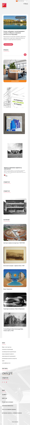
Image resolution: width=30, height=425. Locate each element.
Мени (26, 3)
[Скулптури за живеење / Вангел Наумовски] (15, 300)
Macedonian (21, 1)
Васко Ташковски (7, 289)
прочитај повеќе (8, 44)
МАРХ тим (4, 398)
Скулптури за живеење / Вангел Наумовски (13, 308)
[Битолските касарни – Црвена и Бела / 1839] (15, 255)
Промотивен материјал (7, 402)
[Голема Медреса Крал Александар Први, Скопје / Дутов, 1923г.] (15, 320)
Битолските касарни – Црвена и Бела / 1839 (13, 265)
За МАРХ (4, 394)
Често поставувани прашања (9, 409)
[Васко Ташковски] (15, 278)
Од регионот (23, 17)
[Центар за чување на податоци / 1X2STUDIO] (15, 232)
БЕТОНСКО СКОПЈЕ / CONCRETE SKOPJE (12, 413)
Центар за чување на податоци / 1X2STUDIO (14, 242)
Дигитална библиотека (7, 405)
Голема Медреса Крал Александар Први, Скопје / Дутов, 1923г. (13, 329)
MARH (13, 421)
